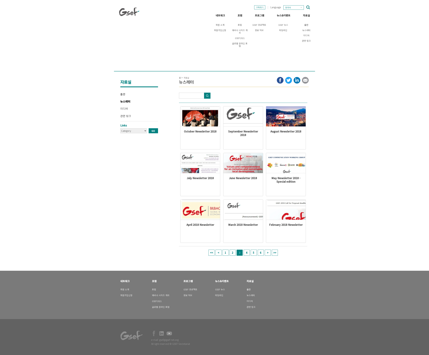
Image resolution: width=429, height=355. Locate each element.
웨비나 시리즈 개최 (240, 31)
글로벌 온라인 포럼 (240, 45)
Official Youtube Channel (169, 333)
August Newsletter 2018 (285, 131)
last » (275, 253)
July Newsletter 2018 (200, 178)
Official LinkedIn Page (161, 333)
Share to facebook (280, 80)
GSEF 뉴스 (283, 24)
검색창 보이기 (308, 7)
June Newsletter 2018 (243, 178)
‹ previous (218, 253)
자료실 (306, 15)
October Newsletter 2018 (200, 131)
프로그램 (259, 15)
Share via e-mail (305, 80)
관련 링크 (306, 40)
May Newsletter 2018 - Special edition (285, 179)
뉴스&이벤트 (283, 15)
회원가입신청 (220, 30)
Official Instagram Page (177, 333)
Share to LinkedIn (297, 80)
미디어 (306, 35)
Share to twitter (288, 80)
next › (268, 253)
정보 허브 (259, 30)
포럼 (240, 15)
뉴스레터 (306, 30)
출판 (306, 24)
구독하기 (259, 7)
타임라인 (283, 30)
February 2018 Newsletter (286, 225)
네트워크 (220, 15)
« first (211, 253)
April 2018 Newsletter (200, 225)
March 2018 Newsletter (243, 225)
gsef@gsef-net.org (169, 339)
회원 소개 (220, 24)
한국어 (288, 7)
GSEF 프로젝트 (259, 24)
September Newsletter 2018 (243, 133)
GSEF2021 (240, 38)
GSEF (129, 12)
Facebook (154, 333)
